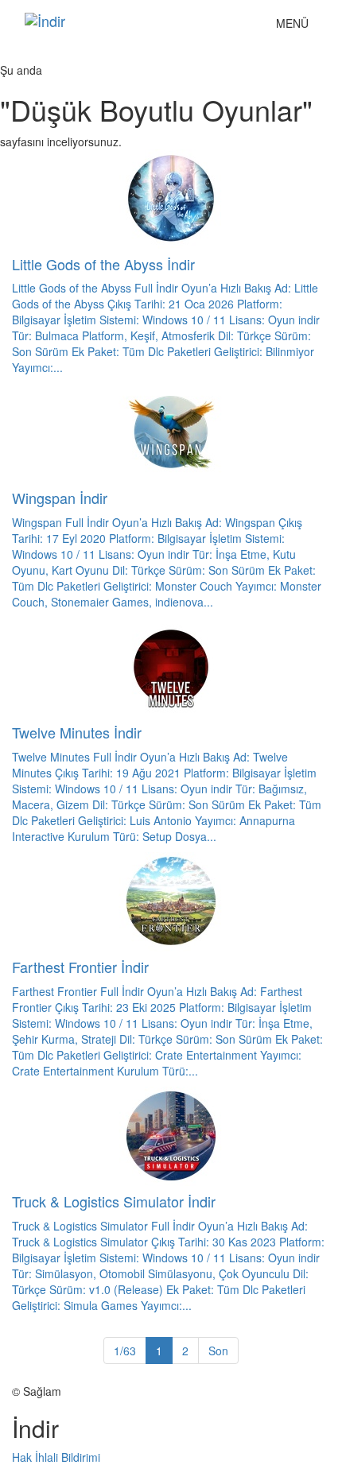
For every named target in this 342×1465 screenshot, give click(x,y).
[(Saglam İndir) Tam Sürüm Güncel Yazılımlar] (131, 21)
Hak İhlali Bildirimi (56, 1457)
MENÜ (296, 26)
